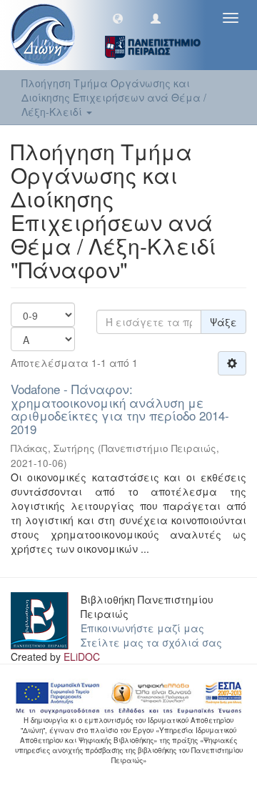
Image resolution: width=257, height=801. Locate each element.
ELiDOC (82, 656)
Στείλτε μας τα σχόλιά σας (151, 642)
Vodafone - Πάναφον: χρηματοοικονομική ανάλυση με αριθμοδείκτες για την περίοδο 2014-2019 (120, 409)
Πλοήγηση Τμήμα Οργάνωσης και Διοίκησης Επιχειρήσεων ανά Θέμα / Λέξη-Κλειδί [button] (113, 97)
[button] (118, 18)
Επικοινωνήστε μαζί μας (142, 628)
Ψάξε (223, 322)
